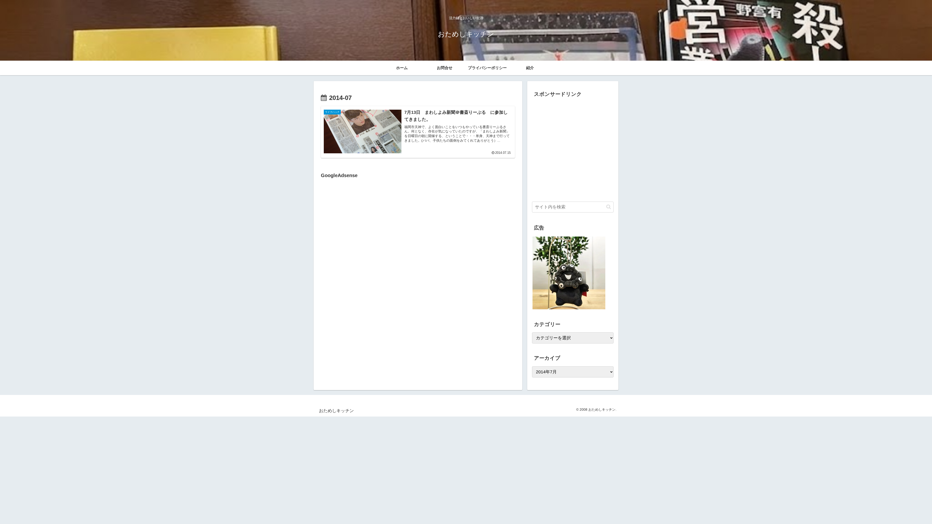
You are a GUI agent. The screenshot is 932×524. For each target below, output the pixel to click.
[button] (608, 207)
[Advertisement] (361, 229)
